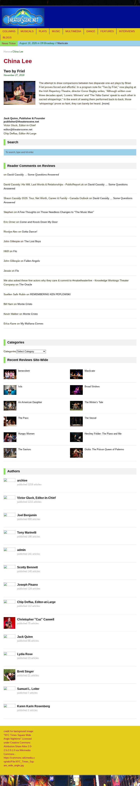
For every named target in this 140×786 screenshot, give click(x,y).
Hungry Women (26, 433)
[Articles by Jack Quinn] (9, 644)
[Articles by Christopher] (9, 626)
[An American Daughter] (10, 408)
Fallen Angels (32, 260)
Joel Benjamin (27, 515)
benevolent (24, 370)
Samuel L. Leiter (28, 688)
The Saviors (24, 449)
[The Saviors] (10, 455)
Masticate (90, 370)
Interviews (127, 31)
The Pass (23, 418)
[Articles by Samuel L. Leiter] (9, 696)
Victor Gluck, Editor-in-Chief (36, 497)
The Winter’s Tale (94, 402)
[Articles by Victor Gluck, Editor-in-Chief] (9, 505)
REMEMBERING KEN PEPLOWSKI (50, 294)
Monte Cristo (25, 304)
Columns (9, 31)
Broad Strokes (92, 386)
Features (107, 31)
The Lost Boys (32, 241)
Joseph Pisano (27, 584)
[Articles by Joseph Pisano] (9, 591)
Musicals (27, 31)
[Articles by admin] (9, 557)
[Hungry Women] (10, 440)
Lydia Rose (25, 654)
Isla (39, 43)
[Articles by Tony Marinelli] (9, 539)
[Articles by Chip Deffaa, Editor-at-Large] (9, 609)
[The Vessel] (76, 424)
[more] (105, 103)
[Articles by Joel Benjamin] (9, 522)
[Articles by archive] (9, 487)
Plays (43, 31)
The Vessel (90, 418)
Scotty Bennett (27, 567)
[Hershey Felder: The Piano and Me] (76, 440)
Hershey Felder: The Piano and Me (103, 433)
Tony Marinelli (26, 532)
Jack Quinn (25, 636)
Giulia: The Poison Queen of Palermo (104, 449)
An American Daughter (30, 402)
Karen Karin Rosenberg (33, 706)
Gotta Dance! (29, 231)
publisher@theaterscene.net (21, 121)
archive (22, 480)
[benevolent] (10, 377)
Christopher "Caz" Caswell (35, 619)
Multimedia (73, 31)
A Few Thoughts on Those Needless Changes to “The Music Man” (56, 212)
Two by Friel (14, 71)
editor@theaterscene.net (18, 129)
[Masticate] (76, 377)
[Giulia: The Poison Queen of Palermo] (76, 455)
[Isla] (10, 392)
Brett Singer (25, 671)
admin (21, 549)
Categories (10, 351)
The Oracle (25, 284)
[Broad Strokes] (76, 392)
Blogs (7, 37)
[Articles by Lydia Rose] (9, 661)
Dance (90, 31)
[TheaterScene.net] (70, 17)
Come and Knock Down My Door (39, 221)
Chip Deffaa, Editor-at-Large (36, 602)
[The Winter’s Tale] (76, 408)
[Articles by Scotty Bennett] (9, 574)
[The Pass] (10, 424)
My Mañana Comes (32, 323)
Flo (15, 251)
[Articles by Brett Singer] (9, 678)
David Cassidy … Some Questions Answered (33, 174)
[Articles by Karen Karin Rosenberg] (9, 713)
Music (56, 31)
